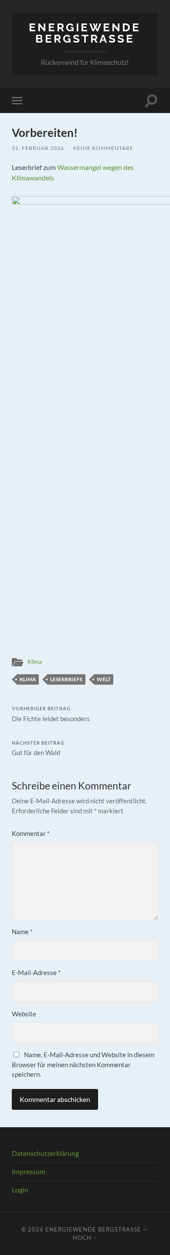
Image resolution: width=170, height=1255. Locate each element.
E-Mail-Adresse (36, 972)
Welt (104, 679)
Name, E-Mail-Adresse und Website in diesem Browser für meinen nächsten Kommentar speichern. (83, 1064)
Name (22, 931)
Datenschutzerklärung (45, 1153)
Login (20, 1189)
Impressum (28, 1171)
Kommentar (31, 833)
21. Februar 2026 (38, 148)
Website (24, 1014)
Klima (34, 661)
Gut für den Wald (38, 748)
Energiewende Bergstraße (85, 32)
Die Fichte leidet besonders (51, 714)
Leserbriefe (66, 679)
